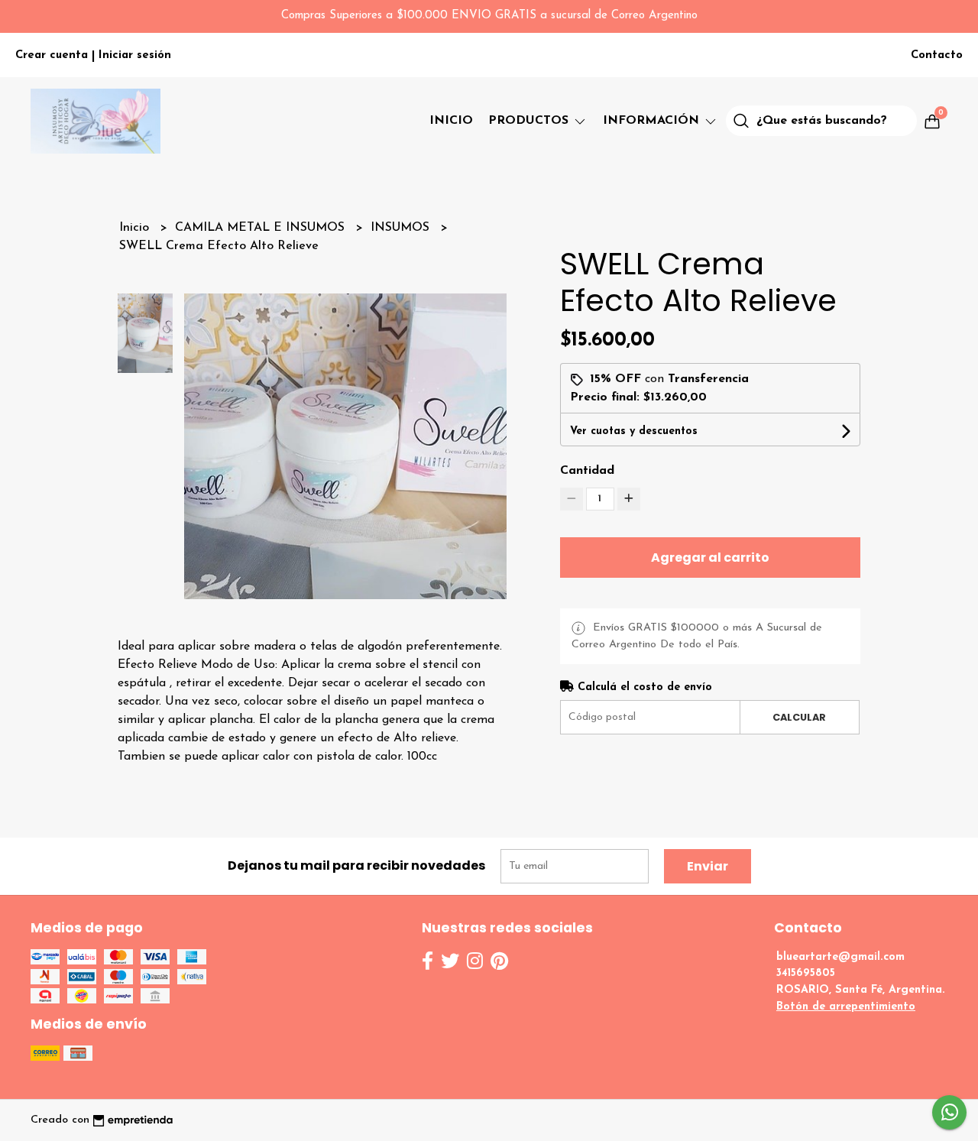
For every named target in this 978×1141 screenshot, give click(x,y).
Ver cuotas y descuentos (634, 431)
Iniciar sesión (135, 55)
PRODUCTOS (530, 121)
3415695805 (805, 973)
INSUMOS (402, 228)
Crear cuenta (51, 55)
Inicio (451, 121)
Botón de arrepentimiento (845, 1007)
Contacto (937, 55)
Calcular (799, 717)
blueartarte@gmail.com (840, 957)
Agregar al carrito (710, 557)
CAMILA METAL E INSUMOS (261, 228)
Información (653, 121)
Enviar (707, 866)
